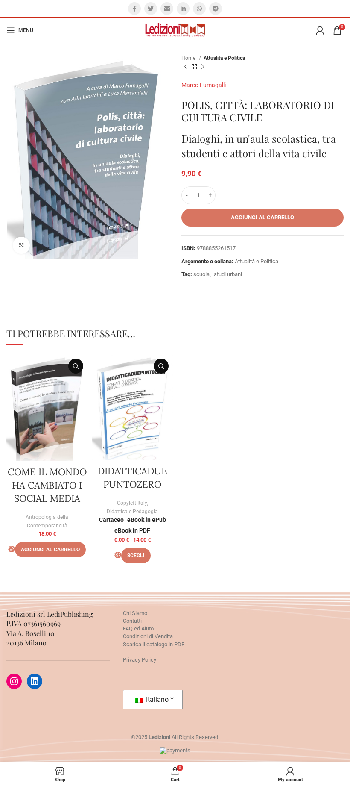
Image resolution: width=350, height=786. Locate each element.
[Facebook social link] (134, 8)
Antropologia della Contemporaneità (47, 521)
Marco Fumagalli (203, 85)
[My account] (320, 30)
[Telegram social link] (215, 8)
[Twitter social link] (150, 8)
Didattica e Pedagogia (132, 512)
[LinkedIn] (34, 681)
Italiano (156, 699)
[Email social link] (166, 8)
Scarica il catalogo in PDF (153, 644)
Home (189, 58)
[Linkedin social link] (183, 8)
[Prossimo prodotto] (202, 67)
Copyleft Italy (132, 503)
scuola (201, 274)
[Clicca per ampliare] (21, 245)
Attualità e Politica (224, 58)
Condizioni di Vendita (148, 636)
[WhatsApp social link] (199, 8)
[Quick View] (11, 549)
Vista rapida (75, 366)
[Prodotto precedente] (185, 67)
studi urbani (228, 274)
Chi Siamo (135, 613)
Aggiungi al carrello (262, 217)
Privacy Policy (139, 659)
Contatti (132, 621)
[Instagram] (14, 681)
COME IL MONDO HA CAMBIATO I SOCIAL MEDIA (47, 485)
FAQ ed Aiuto (138, 628)
